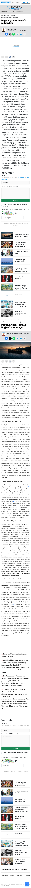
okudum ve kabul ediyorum (15, 205)
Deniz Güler (18, 294)
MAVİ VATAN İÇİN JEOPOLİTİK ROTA (20, 260)
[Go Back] (27, 884)
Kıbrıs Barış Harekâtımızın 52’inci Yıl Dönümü (22, 313)
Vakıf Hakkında (6, 869)
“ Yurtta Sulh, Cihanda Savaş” (21, 252)
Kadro (12, 11)
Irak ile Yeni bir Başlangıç (19, 278)
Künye (13, 2)
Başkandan (15, 869)
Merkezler (19, 11)
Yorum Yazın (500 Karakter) (9, 186)
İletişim (17, 2)
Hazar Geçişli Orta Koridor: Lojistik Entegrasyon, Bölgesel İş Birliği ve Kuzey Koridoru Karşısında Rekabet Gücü (21, 304)
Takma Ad (4, 175)
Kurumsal (4, 11)
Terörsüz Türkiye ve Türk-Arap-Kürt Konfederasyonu (20, 244)
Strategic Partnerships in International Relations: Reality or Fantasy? (21, 270)
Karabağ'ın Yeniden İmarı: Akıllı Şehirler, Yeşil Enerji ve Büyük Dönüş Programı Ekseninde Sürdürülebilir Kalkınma (22, 287)
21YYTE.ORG (6, 15)
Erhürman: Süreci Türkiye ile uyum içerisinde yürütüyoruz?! (20, 861)
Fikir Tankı (13, 15)
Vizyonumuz (24, 869)
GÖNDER (15, 200)
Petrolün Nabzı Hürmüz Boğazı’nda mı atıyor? (22, 235)
